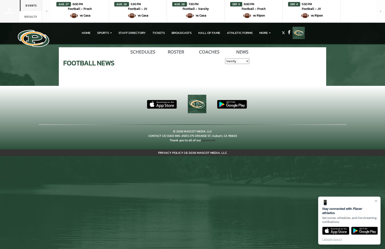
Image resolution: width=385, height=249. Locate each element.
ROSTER (176, 52)
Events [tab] (31, 5)
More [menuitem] (263, 32)
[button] (80, 11)
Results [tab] (31, 17)
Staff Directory (132, 32)
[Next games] (380, 11)
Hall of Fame (209, 32)
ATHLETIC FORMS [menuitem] (240, 32)
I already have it (332, 239)
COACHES (209, 52)
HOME (86, 32)
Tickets (158, 32)
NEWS (242, 52)
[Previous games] (46, 11)
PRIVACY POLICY (170, 152)
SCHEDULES (142, 52)
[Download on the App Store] (335, 231)
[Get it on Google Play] (364, 231)
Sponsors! (208, 140)
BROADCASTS (182, 32)
